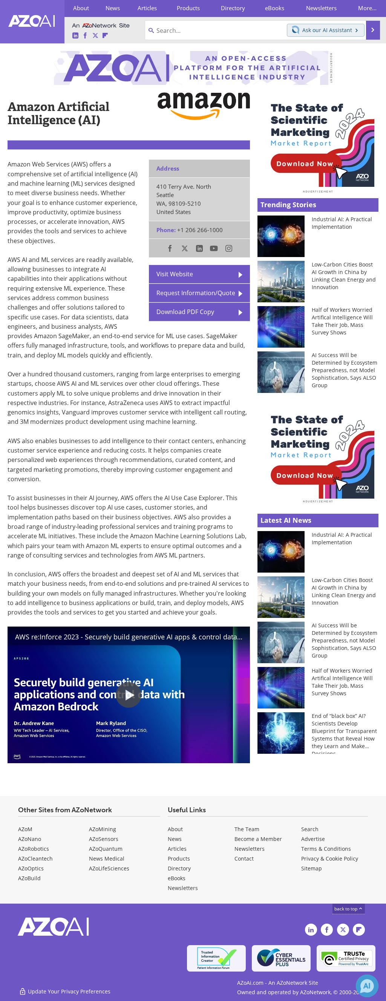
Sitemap (311, 868)
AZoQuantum (106, 848)
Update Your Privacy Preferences (68, 991)
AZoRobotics (33, 848)
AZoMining (102, 829)
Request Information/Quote (195, 293)
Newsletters (249, 848)
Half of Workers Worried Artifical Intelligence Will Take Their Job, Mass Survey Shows (342, 321)
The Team (246, 829)
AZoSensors (103, 838)
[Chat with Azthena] (367, 986)
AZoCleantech (35, 858)
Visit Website (174, 274)
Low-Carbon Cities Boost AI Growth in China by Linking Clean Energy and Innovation (344, 276)
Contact (244, 858)
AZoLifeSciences (109, 868)
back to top (346, 909)
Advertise (313, 838)
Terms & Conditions (326, 848)
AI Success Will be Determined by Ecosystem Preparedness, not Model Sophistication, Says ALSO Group (344, 370)
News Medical (106, 858)
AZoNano (29, 838)
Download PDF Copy (185, 312)
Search (310, 829)
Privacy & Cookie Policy (329, 858)
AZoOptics (31, 868)
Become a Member (258, 838)
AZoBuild (29, 878)
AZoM (25, 829)
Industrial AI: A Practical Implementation (342, 223)
